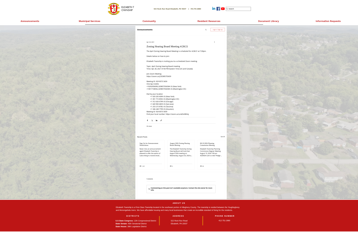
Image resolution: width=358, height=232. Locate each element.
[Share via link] (161, 120)
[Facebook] (218, 9)
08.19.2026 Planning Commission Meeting (207, 144)
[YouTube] (223, 9)
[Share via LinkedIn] (156, 120)
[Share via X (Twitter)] (152, 120)
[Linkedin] (214, 9)
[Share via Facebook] (147, 120)
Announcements (145, 29)
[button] (89, 20)
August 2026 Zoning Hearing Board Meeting (180, 144)
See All (223, 137)
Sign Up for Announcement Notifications (149, 144)
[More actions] (214, 42)
